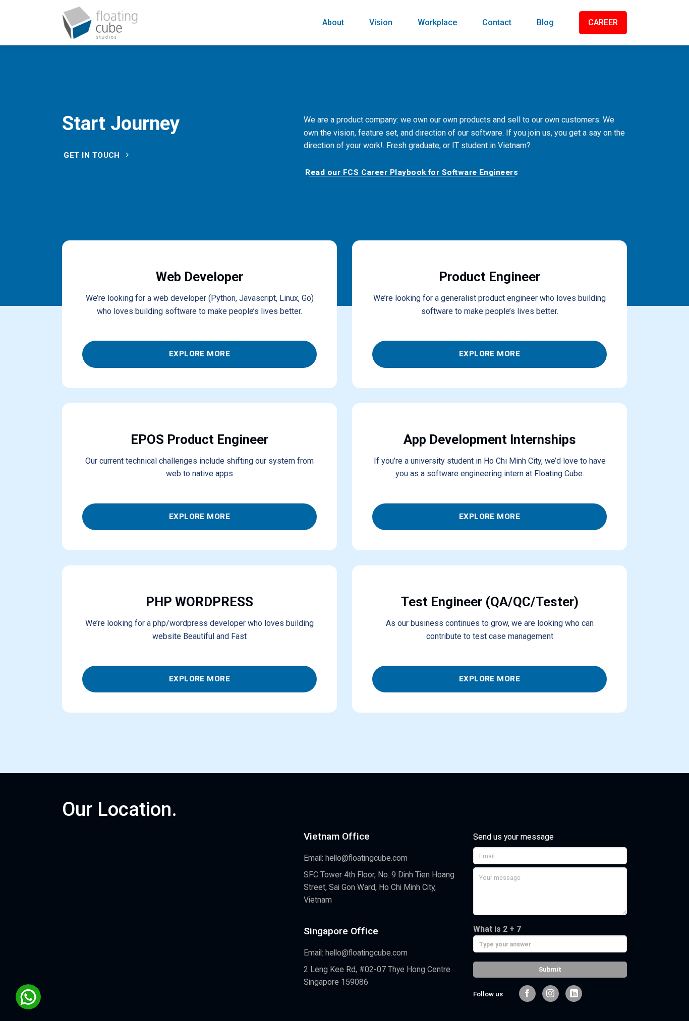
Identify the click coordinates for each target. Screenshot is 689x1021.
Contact (496, 22)
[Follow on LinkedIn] (573, 993)
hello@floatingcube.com (366, 858)
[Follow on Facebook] (527, 993)
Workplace (437, 22)
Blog (545, 22)
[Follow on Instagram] (550, 993)
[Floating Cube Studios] (100, 22)
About (333, 22)
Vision (380, 22)
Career (603, 22)
